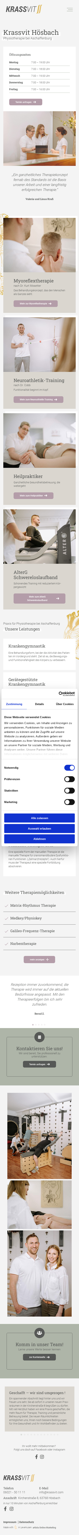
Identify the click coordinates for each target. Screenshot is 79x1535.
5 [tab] (44, 1026)
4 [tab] (41, 1026)
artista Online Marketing (44, 1527)
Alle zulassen (39, 818)
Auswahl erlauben (39, 828)
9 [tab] (48, 1436)
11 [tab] (54, 1436)
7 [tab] (41, 1436)
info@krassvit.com (51, 1492)
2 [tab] (36, 1026)
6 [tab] (38, 1436)
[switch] (69, 779)
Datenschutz (26, 1522)
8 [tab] (44, 1436)
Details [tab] (39, 704)
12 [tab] (57, 1436)
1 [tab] (33, 1026)
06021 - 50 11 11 (14, 1492)
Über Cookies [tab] (65, 704)
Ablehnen (39, 838)
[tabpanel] (39, 186)
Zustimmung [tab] (14, 704)
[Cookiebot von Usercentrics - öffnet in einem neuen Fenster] (59, 693)
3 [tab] (39, 1026)
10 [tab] (51, 1436)
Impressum (9, 1522)
